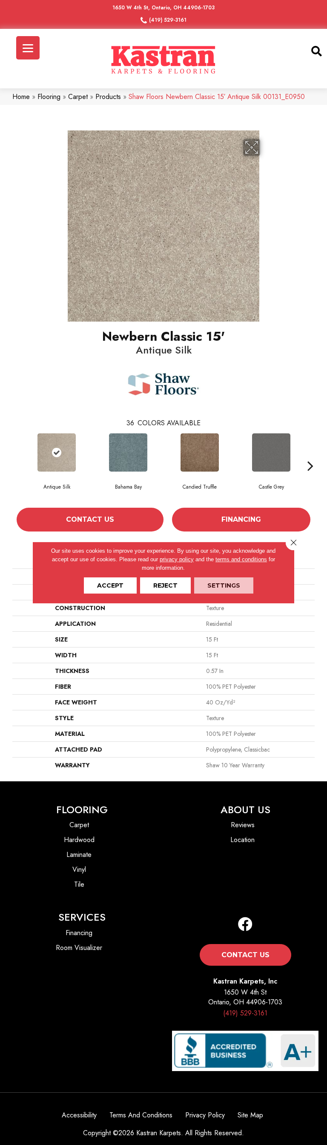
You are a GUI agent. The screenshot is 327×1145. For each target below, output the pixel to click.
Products (108, 97)
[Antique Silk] (56, 452)
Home (21, 97)
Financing (241, 519)
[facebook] (245, 924)
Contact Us (90, 519)
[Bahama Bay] (128, 452)
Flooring (48, 97)
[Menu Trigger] (28, 47)
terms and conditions (241, 559)
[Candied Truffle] (199, 452)
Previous (16, 465)
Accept (110, 585)
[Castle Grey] (271, 452)
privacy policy (177, 559)
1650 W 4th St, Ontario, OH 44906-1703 (163, 7)
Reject (165, 585)
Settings (223, 585)
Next (310, 465)
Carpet (78, 97)
